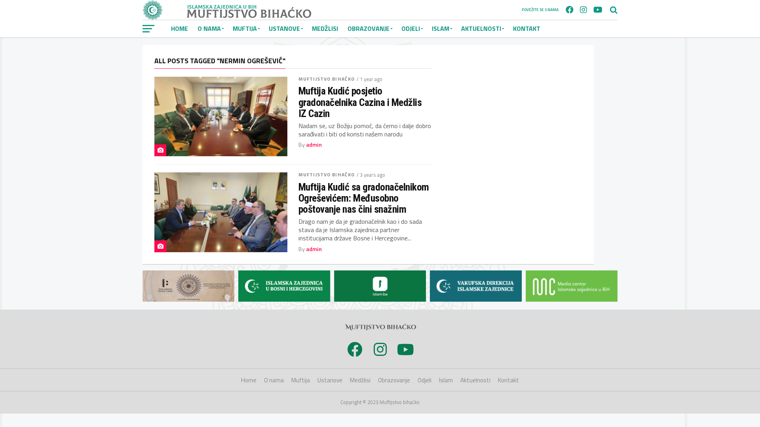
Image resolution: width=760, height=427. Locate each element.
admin (314, 144)
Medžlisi (325, 28)
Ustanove (284, 28)
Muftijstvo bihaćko (326, 79)
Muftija (245, 28)
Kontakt (526, 28)
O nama (209, 28)
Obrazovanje (369, 28)
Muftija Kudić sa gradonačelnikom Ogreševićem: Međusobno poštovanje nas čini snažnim (363, 198)
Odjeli (410, 28)
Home (179, 28)
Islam (440, 28)
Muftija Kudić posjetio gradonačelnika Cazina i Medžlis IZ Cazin (360, 102)
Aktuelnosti (481, 28)
